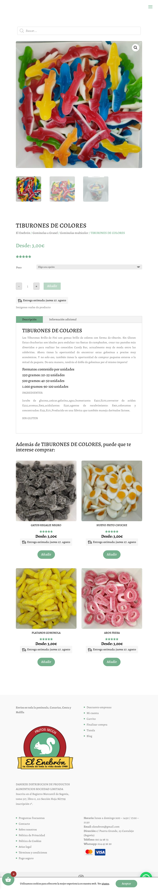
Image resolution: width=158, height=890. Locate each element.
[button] (135, 47)
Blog (89, 736)
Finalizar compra (97, 725)
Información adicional (63, 319)
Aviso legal (25, 847)
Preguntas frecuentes (32, 818)
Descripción (29, 319)
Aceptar (126, 883)
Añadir (52, 286)
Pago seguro (26, 858)
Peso (19, 267)
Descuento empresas (99, 707)
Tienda (91, 730)
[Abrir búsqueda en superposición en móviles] (79, 31)
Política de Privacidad (32, 835)
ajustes (105, 883)
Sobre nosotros (28, 829)
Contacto (24, 824)
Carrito (91, 719)
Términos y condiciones (33, 852)
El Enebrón (23, 233)
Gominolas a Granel (45, 233)
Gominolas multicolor (74, 233)
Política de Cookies (30, 841)
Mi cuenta (93, 713)
